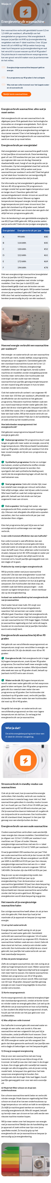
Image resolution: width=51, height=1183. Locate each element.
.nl (6, 3)
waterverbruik (23, 354)
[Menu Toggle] (48, 4)
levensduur (30, 881)
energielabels (30, 124)
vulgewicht (26, 1031)
